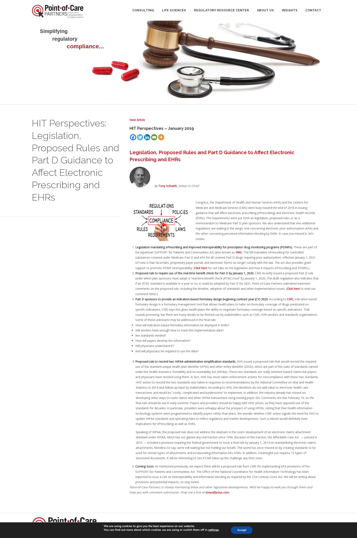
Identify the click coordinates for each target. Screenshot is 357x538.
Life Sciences (174, 10)
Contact (313, 10)
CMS (290, 299)
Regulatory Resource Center (221, 10)
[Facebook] (133, 137)
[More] (161, 137)
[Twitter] (140, 137)
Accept (241, 530)
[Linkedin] (147, 137)
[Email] (154, 137)
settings (213, 530)
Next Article (137, 120)
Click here (200, 268)
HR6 (238, 252)
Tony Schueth (167, 186)
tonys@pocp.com (217, 492)
